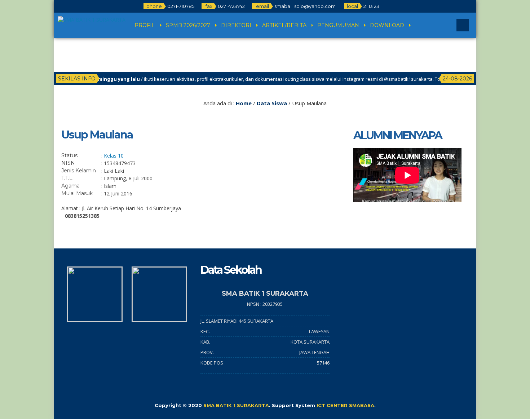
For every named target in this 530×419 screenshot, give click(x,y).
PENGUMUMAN (338, 25)
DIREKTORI (236, 25)
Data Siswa (272, 103)
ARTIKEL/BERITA (284, 25)
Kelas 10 (114, 155)
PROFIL (144, 25)
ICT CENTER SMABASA (345, 405)
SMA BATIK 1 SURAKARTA (236, 405)
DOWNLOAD (387, 25)
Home (244, 103)
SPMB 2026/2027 (188, 25)
